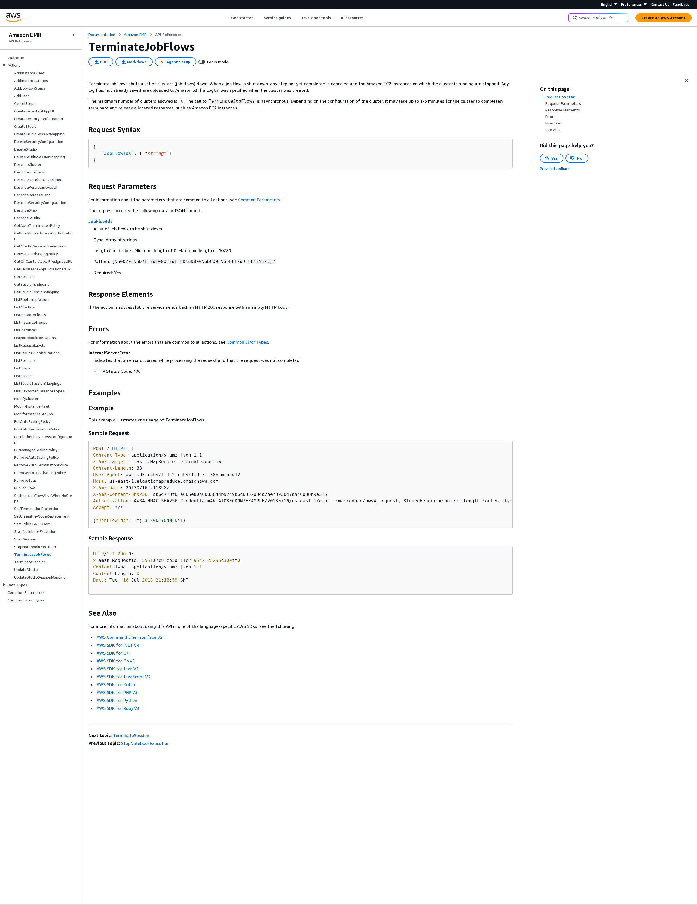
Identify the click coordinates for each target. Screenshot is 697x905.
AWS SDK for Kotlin (116, 684)
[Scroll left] (227, 17)
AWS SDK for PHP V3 (117, 692)
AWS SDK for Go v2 (115, 661)
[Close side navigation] (73, 34)
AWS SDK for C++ (114, 653)
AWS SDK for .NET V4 (118, 645)
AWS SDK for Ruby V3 (118, 708)
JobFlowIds (117, 153)
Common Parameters (259, 199)
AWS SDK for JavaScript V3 (123, 676)
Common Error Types (247, 342)
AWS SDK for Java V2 (118, 668)
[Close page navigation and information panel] (686, 80)
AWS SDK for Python (117, 700)
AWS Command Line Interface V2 (130, 637)
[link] (168, 34)
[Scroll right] (368, 17)
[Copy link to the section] (84, 129)
